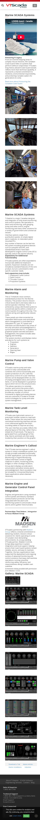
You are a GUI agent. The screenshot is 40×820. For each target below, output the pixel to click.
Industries (28, 767)
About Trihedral (12, 780)
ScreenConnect (9, 802)
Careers (26, 782)
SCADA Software (26, 780)
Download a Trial (14, 764)
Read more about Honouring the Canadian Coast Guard (17, 82)
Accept (26, 816)
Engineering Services (14, 782)
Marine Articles (28, 764)
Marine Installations (15, 767)
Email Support (8, 800)
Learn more (17, 816)
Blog (32, 782)
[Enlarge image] (15, 580)
